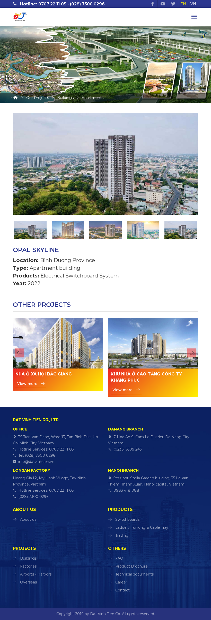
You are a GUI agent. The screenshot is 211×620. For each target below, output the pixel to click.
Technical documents (134, 574)
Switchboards (127, 519)
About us (28, 519)
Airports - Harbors (35, 574)
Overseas (28, 582)
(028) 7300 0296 (87, 4)
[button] (19, 352)
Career (121, 582)
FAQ (119, 558)
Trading (121, 535)
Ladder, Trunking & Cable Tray (141, 527)
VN (193, 4)
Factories (28, 566)
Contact (122, 590)
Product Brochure (131, 566)
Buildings (28, 558)
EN (183, 4)
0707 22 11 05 (52, 4)
